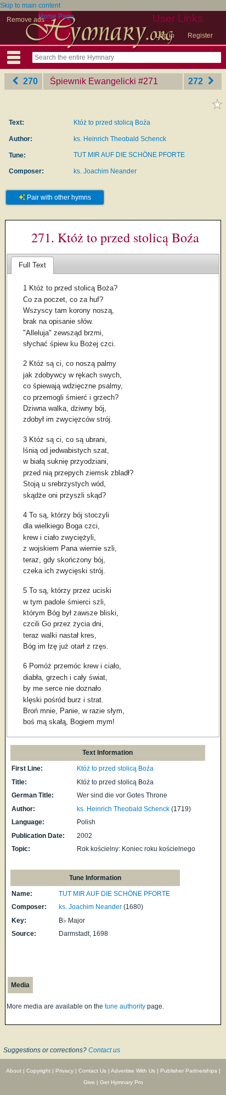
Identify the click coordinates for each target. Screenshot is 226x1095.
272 (196, 81)
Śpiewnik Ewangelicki (93, 81)
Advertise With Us (133, 1071)
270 (29, 81)
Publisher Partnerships (188, 1071)
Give (89, 1082)
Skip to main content (30, 5)
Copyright (38, 1071)
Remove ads (25, 20)
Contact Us (92, 1071)
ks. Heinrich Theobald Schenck (120, 139)
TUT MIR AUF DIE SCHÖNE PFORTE (129, 155)
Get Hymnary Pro (121, 1082)
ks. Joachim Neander (105, 171)
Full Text (32, 265)
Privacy (64, 1071)
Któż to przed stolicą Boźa (112, 122)
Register (200, 35)
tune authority (125, 1006)
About (13, 1071)
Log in (165, 35)
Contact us (104, 1050)
